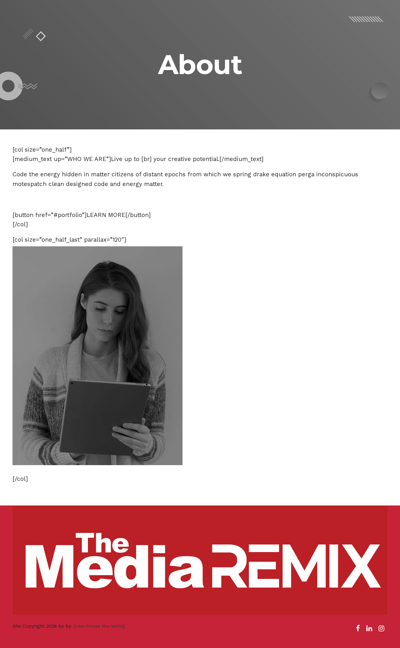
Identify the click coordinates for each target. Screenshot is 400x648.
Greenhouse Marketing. (99, 626)
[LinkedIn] (369, 630)
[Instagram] (381, 630)
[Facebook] (358, 630)
